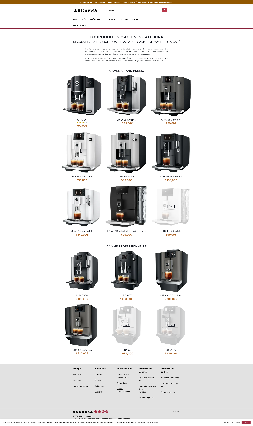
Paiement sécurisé (108, 419)
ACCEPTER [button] (246, 422)
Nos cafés (77, 374)
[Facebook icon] (173, 411)
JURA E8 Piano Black (171, 176)
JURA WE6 (126, 295)
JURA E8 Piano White (81, 231)
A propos (99, 374)
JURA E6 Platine (126, 176)
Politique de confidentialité (88, 419)
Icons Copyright (124, 419)
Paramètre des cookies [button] (232, 423)
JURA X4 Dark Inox (82, 350)
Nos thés (77, 380)
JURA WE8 (82, 295)
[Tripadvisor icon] (177, 411)
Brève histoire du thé (170, 378)
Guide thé (99, 392)
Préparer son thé (168, 392)
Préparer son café (146, 398)
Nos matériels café (81, 386)
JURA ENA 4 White (171, 231)
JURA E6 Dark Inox (171, 119)
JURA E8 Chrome (126, 119)
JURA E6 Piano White (81, 176)
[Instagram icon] (175, 411)
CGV (74, 419)
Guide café (99, 386)
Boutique (77, 369)
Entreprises (122, 383)
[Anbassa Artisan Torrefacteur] (102, 10)
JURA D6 (82, 119)
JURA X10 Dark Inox (171, 295)
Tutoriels (98, 380)
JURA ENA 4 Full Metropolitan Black (126, 231)
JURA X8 (126, 350)
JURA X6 (171, 350)
